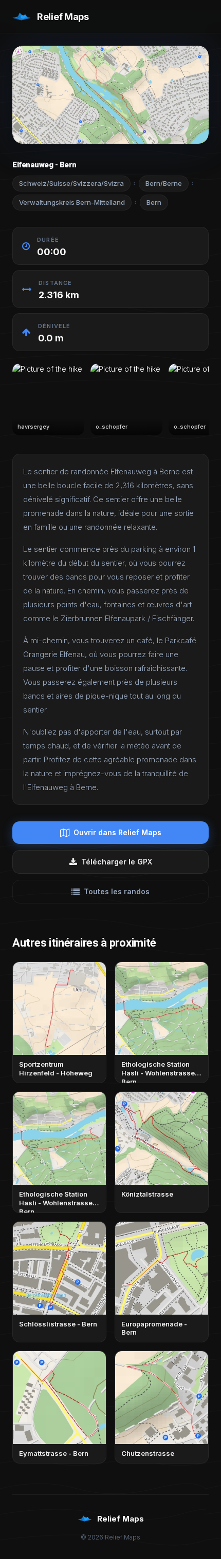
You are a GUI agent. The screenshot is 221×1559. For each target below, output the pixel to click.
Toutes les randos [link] (117, 891)
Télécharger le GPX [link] (116, 861)
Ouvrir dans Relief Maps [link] (117, 832)
